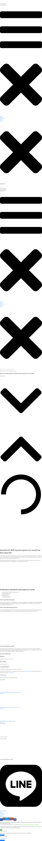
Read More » (2, 693)
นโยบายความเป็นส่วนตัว (37, 826)
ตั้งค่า (19, 827)
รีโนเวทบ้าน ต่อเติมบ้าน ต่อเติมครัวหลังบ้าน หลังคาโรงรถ (7, 369)
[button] (21, 401)
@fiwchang (12, 672)
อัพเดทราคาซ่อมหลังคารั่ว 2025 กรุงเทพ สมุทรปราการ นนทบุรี (9, 707)
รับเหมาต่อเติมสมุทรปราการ (6, 822)
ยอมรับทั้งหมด (2, 835)
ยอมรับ (1, 830)
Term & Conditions (35, 824)
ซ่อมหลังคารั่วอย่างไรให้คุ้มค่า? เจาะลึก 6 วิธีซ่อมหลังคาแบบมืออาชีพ (10, 692)
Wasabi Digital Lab (23, 824)
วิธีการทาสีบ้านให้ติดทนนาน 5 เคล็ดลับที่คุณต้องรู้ (7, 721)
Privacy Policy (29, 824)
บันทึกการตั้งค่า (2, 840)
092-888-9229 (2, 183)
